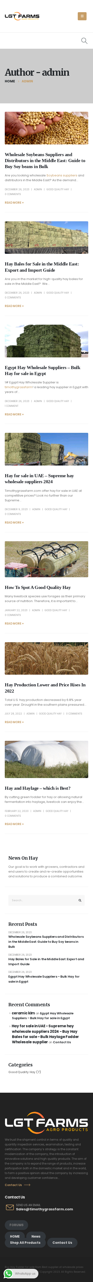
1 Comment (11, 406)
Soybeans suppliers (61, 175)
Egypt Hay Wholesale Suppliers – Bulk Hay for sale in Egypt (44, 979)
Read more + (14, 203)
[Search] (80, 900)
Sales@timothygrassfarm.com (44, 1209)
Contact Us (62, 1042)
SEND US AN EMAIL (28, 1205)
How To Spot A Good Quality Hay (38, 587)
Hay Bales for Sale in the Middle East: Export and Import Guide (46, 961)
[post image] (46, 128)
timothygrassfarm (18, 387)
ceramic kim (23, 1013)
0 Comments (13, 194)
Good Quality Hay (57, 189)
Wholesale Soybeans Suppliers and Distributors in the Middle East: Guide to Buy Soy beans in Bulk (45, 160)
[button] (82, 16)
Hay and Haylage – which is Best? (37, 788)
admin (38, 189)
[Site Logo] (22, 16)
